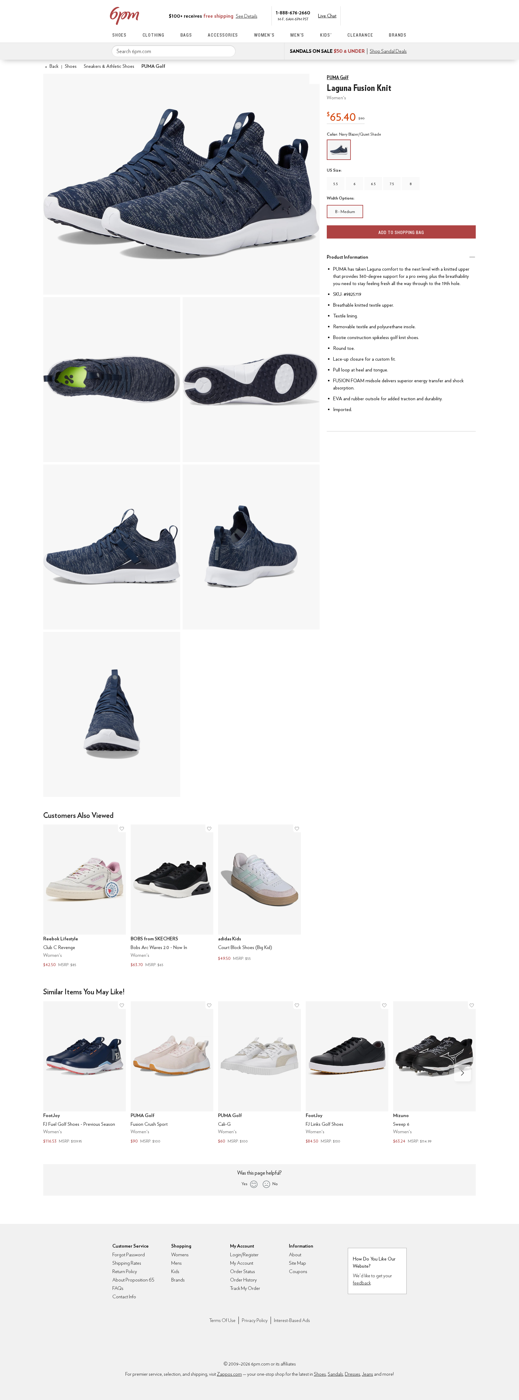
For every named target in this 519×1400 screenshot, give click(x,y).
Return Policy (124, 1271)
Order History (243, 1280)
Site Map (297, 1263)
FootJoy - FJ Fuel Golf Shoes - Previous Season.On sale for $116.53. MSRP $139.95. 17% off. (84, 1073)
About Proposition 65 (133, 1280)
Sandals (335, 1374)
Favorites (391, 15)
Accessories (223, 35)
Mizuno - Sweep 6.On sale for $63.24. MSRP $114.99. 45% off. (434, 1073)
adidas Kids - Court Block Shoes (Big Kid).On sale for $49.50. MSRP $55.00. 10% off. (259, 893)
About (295, 1254)
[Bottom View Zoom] (251, 379)
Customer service (378, 15)
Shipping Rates (126, 1263)
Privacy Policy (255, 1320)
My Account (365, 15)
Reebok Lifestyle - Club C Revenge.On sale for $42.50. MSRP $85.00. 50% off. (84, 896)
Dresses (352, 1374)
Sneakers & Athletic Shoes (109, 66)
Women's (264, 35)
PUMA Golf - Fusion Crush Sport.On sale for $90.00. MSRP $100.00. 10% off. (172, 1073)
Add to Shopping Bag (401, 232)
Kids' (326, 35)
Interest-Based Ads (292, 1320)
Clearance (360, 35)
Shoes (119, 35)
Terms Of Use (222, 1320)
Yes (244, 1183)
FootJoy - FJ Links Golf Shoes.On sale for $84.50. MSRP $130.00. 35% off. (347, 1073)
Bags (186, 35)
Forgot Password (128, 1254)
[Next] (462, 1073)
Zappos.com (229, 1374)
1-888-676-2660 (293, 12)
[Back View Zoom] (251, 546)
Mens (176, 1263)
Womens (180, 1254)
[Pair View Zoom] (181, 184)
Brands (398, 35)
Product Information (347, 257)
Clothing (154, 35)
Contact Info (124, 1296)
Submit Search (228, 51)
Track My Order (245, 1288)
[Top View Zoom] (111, 379)
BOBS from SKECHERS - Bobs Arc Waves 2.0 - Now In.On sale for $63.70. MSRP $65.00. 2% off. (172, 896)
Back (52, 66)
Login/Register (244, 1254)
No (275, 1183)
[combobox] (173, 51)
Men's (297, 35)
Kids (175, 1271)
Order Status (242, 1271)
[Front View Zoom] (111, 714)
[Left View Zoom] (111, 546)
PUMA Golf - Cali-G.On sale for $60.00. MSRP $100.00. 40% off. (259, 1073)
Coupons (298, 1271)
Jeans (367, 1374)
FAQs (117, 1288)
